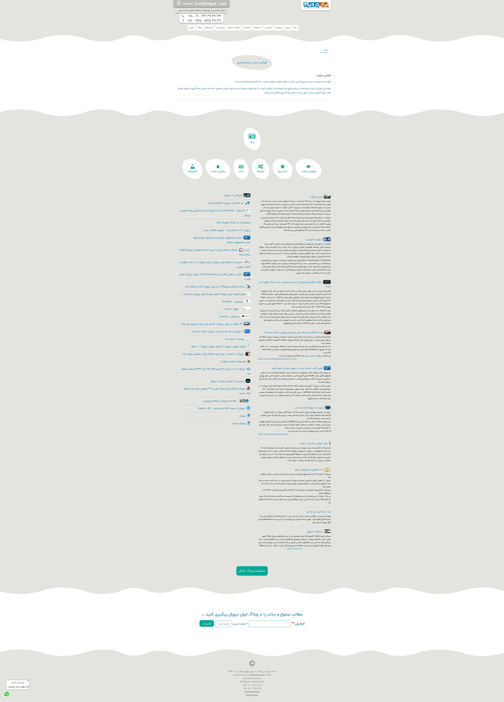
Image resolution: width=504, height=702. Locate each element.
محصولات (257, 27)
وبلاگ (199, 27)
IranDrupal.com (257, 675)
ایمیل (298, 623)
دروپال (287, 27)
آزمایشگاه (209, 27)
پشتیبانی (220, 27)
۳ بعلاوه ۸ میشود (239, 624)
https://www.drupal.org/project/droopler (273, 434)
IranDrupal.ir (252, 695)
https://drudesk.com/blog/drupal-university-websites (277, 359)
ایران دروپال (249, 671)
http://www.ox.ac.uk (294, 549)
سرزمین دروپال (310, 356)
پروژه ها (278, 27)
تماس (191, 27)
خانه (295, 27)
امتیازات (246, 27)
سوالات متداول (233, 27)
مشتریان (268, 27)
